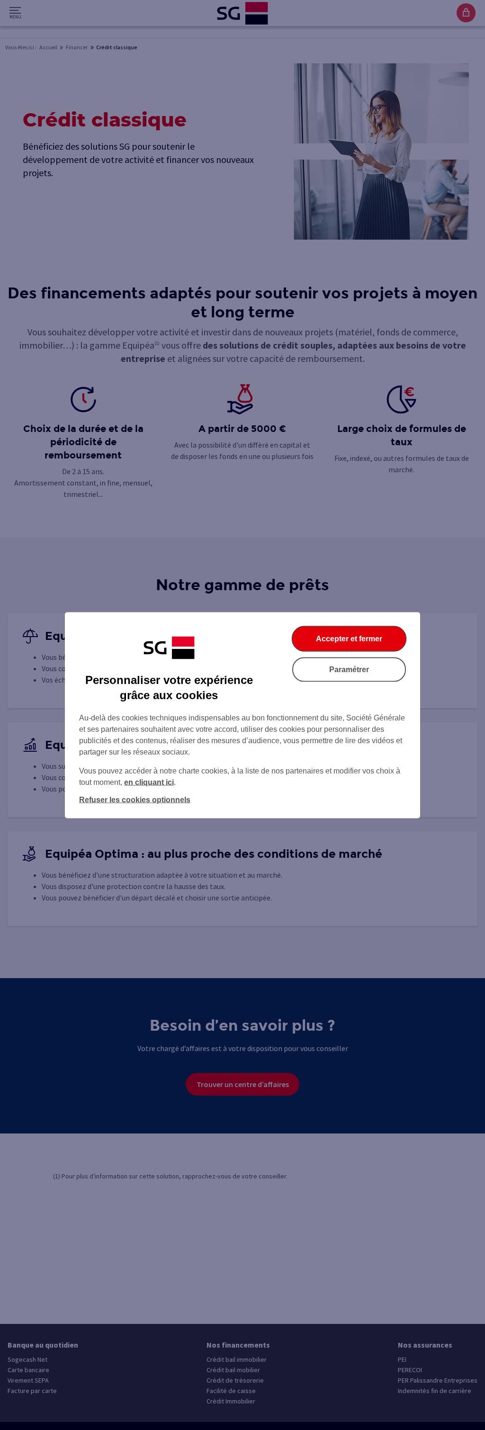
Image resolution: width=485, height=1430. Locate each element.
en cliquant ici (149, 782)
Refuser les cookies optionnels (134, 799)
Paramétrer (349, 669)
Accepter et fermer (349, 638)
